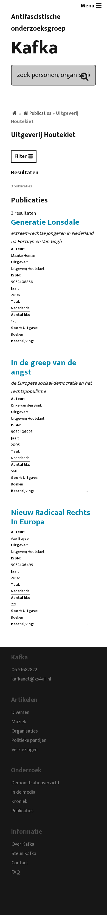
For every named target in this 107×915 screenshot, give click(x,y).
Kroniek (19, 802)
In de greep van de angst (43, 367)
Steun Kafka (24, 854)
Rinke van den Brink (26, 405)
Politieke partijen (29, 740)
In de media (23, 792)
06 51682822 (24, 670)
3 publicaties (21, 186)
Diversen (20, 712)
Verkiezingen (25, 750)
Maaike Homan (23, 255)
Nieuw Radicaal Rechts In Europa (50, 517)
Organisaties (25, 731)
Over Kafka (23, 844)
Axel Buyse (20, 538)
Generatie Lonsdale (45, 222)
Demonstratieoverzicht (36, 783)
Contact (20, 863)
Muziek (19, 722)
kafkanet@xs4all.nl (31, 679)
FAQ (16, 872)
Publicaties (40, 113)
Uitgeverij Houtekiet (27, 268)
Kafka (34, 48)
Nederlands (20, 308)
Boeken (17, 334)
